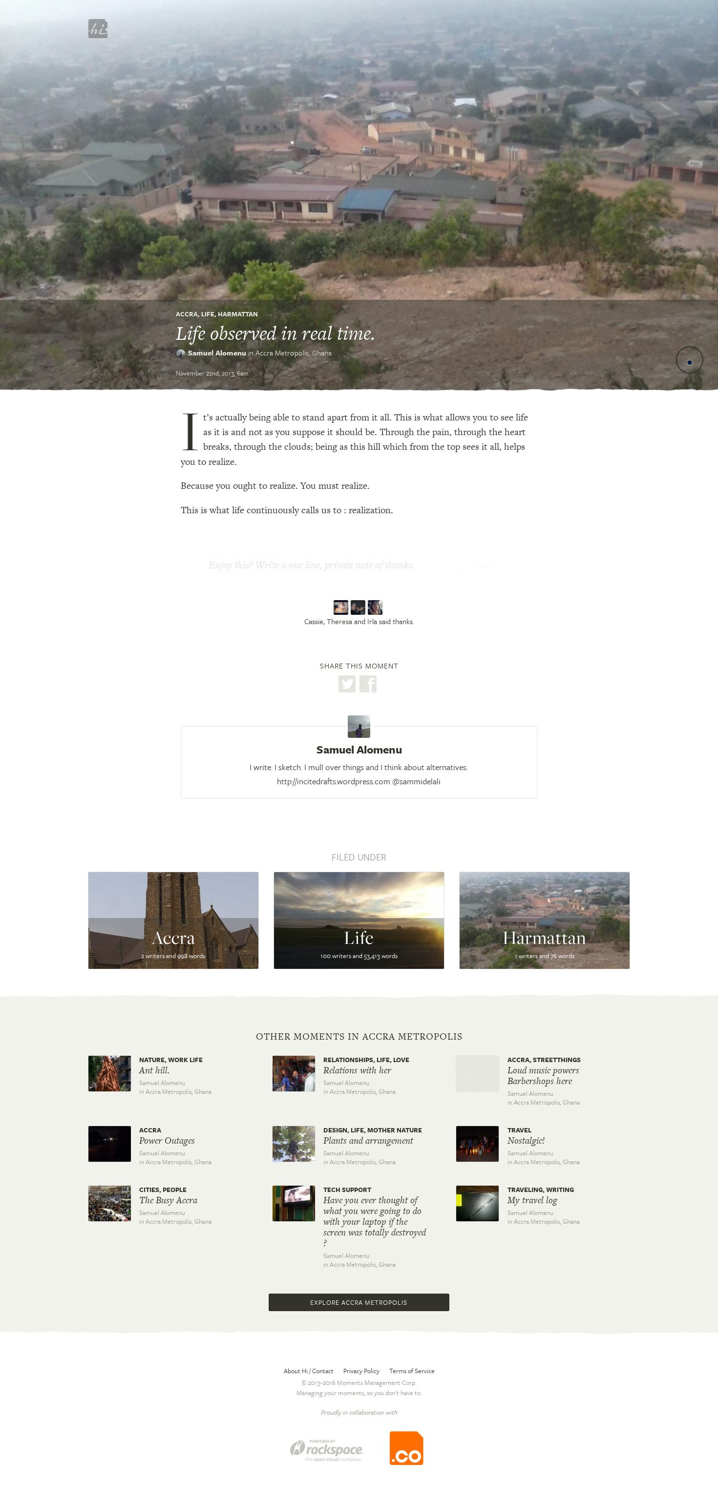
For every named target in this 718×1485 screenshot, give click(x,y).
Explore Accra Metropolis (358, 1302)
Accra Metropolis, (293, 352)
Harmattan (238, 314)
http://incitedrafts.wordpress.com (333, 781)
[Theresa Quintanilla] (359, 608)
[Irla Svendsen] (376, 608)
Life (207, 314)
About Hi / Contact (309, 1371)
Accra (187, 314)
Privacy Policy (361, 1371)
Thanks (484, 566)
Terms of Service (412, 1371)
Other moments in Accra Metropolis (359, 1037)
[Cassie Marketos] (342, 608)
